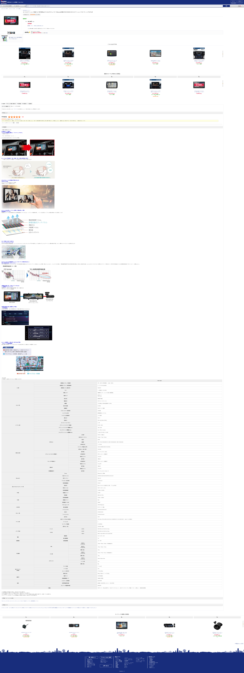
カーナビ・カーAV (12, 8)
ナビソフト (73, 607)
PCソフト (125, 667)
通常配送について (90, 661)
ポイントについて (103, 660)
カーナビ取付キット (83, 607)
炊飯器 (117, 663)
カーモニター (45, 607)
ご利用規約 (151, 659)
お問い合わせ (106, 665)
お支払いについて (90, 660)
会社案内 (150, 660)
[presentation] (3, 103)
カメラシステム (40, 607)
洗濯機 (117, 665)
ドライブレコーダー (61, 607)
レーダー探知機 (68, 607)
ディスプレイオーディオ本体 (19, 607)
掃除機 (117, 666)
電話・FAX (126, 664)
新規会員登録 (233, 3)
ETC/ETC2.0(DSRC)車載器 (53, 607)
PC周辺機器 (126, 660)
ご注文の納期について (90, 663)
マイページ (240, 3)
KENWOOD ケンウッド (26, 10)
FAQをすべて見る (103, 662)
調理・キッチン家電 (119, 661)
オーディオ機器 (118, 659)
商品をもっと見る (239, 643)
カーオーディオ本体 (27, 607)
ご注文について (103, 659)
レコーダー (117, 658)
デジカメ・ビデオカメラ (128, 658)
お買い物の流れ (89, 659)
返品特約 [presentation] (30, 103)
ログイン (233, 1)
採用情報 (150, 658)
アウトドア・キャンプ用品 (140, 658)
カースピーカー (34, 607)
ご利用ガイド (240, 1)
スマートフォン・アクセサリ (129, 662)
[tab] (3, 103)
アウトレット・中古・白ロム (140, 660)
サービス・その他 (139, 661)
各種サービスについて (104, 661)
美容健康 (117, 667)
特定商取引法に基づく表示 (153, 662)
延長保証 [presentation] (19, 103)
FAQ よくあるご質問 (106, 657)
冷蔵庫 (117, 662)
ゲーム (125, 665)
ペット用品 (137, 659)
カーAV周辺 (77, 607)
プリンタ (125, 661)
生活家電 (117, 664)
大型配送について (90, 662)
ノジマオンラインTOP (4, 8)
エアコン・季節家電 (119, 660)
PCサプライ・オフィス (128, 663)
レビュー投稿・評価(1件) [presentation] (12, 103)
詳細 (46, 32)
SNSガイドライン (152, 667)
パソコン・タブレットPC (128, 659)
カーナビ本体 (18, 8)
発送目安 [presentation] (25, 103)
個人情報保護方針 (152, 661)
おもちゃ (125, 666)
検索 (226, 5)
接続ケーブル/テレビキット (92, 607)
